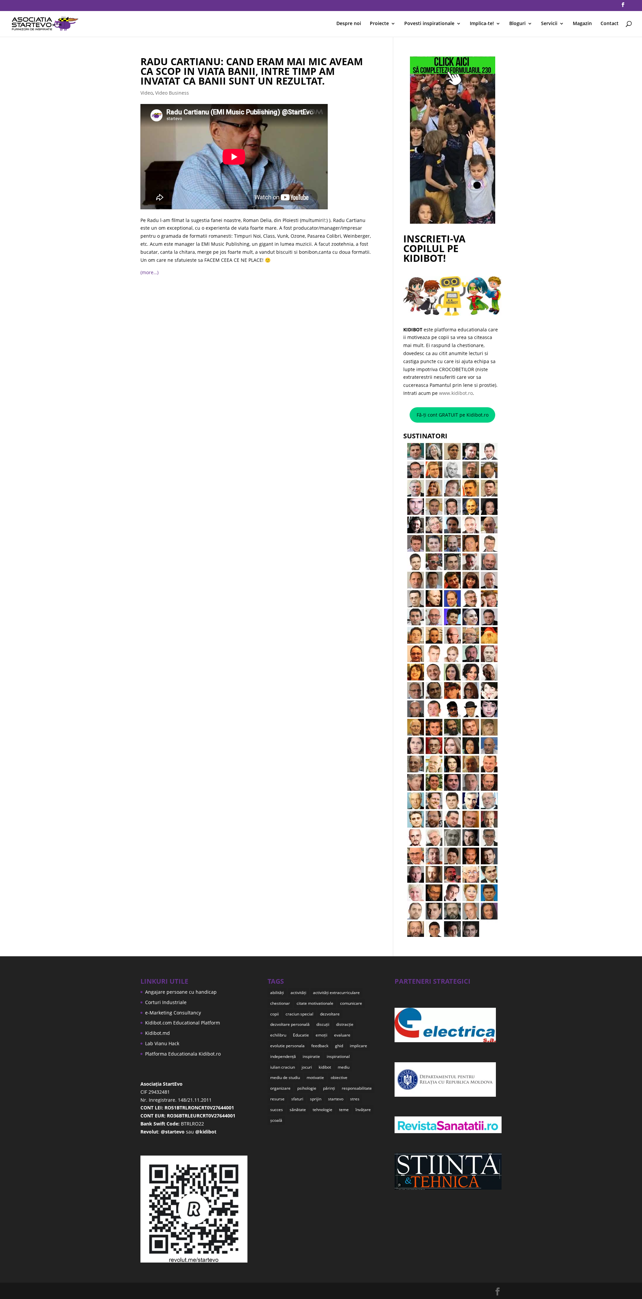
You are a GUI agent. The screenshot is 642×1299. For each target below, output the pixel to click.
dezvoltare (330, 1014)
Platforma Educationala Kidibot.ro (183, 1054)
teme (344, 1109)
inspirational (338, 1056)
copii (274, 1014)
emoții (321, 1035)
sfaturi (297, 1099)
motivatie (315, 1077)
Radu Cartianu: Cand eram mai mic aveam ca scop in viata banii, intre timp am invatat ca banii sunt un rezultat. (251, 71)
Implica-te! (482, 23)
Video (146, 93)
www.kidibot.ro (456, 393)
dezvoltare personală (290, 1024)
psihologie (306, 1088)
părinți (329, 1088)
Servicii (549, 23)
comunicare (351, 1003)
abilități (277, 992)
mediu (343, 1067)
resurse (277, 1099)
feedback (319, 1046)
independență (283, 1056)
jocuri (307, 1067)
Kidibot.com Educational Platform (182, 1022)
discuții (322, 1024)
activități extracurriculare (336, 992)
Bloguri (517, 23)
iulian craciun (282, 1067)
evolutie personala (287, 1046)
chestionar (280, 1003)
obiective (339, 1077)
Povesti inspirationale (429, 23)
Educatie (301, 1035)
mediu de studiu (285, 1077)
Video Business (172, 93)
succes (276, 1109)
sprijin (315, 1099)
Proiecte (379, 23)
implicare (358, 1046)
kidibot (325, 1067)
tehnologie (322, 1109)
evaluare (342, 1035)
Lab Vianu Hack (162, 1043)
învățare (363, 1109)
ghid (339, 1046)
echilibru (278, 1035)
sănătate (298, 1109)
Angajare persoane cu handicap (181, 992)
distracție (344, 1024)
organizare (280, 1088)
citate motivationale (315, 1003)
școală (276, 1120)
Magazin (582, 23)
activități (298, 992)
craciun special (299, 1014)
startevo (335, 1099)
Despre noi (348, 23)
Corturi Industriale (166, 1002)
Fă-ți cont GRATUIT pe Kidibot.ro (453, 415)
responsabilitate (357, 1088)
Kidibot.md (157, 1033)
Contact (610, 23)
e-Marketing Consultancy (173, 1012)
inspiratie (311, 1056)
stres (354, 1099)
